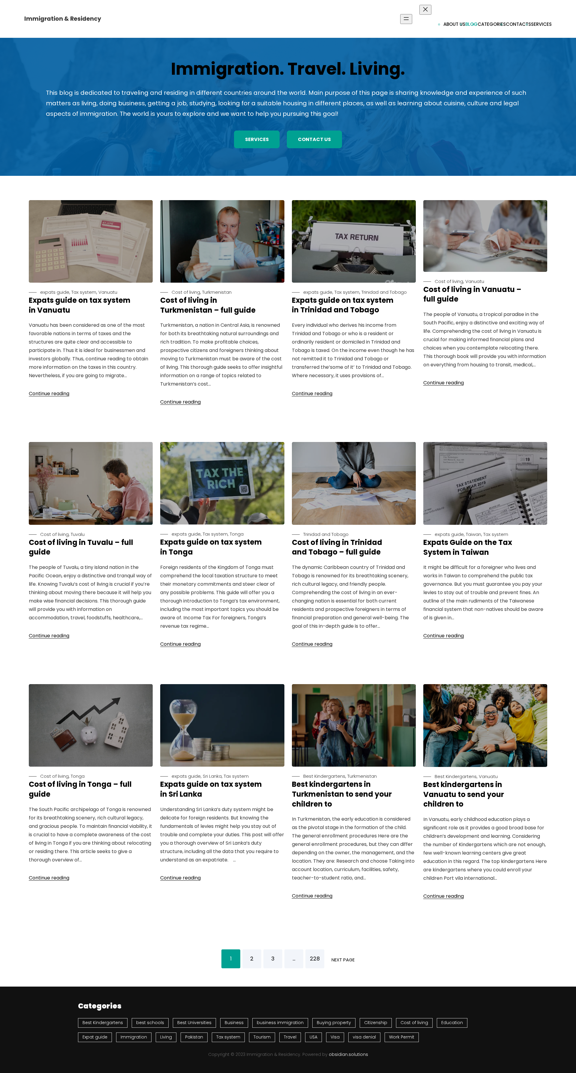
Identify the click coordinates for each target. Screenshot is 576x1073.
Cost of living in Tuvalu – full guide (81, 547)
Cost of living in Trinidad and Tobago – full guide (337, 547)
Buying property (334, 1023)
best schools (150, 1023)
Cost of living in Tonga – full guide (80, 789)
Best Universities (194, 1023)
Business (234, 1023)
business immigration (280, 1023)
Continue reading (49, 393)
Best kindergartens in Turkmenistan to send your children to (342, 794)
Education (452, 1023)
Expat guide (94, 1037)
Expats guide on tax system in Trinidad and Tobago (343, 305)
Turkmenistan (217, 292)
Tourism (262, 1037)
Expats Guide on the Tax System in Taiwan (467, 547)
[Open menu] (406, 19)
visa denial (364, 1037)
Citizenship (375, 1023)
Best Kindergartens (324, 776)
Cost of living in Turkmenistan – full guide (208, 305)
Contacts (518, 24)
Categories (492, 24)
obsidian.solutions (348, 1054)
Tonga (237, 534)
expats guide (54, 292)
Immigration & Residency (62, 19)
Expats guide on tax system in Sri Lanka (211, 789)
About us (454, 24)
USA (313, 1037)
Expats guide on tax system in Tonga (211, 547)
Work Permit (401, 1037)
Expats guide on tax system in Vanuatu (79, 305)
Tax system (83, 292)
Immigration (134, 1037)
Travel (290, 1037)
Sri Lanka (212, 776)
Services (541, 24)
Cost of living (186, 292)
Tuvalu (78, 534)
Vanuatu (107, 292)
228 (315, 958)
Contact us (314, 139)
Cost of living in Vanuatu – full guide (472, 294)
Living (166, 1037)
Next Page (343, 960)
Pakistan (194, 1037)
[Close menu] (425, 10)
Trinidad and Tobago (384, 292)
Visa (335, 1037)
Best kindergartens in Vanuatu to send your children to (463, 794)
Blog (471, 24)
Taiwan (473, 534)
